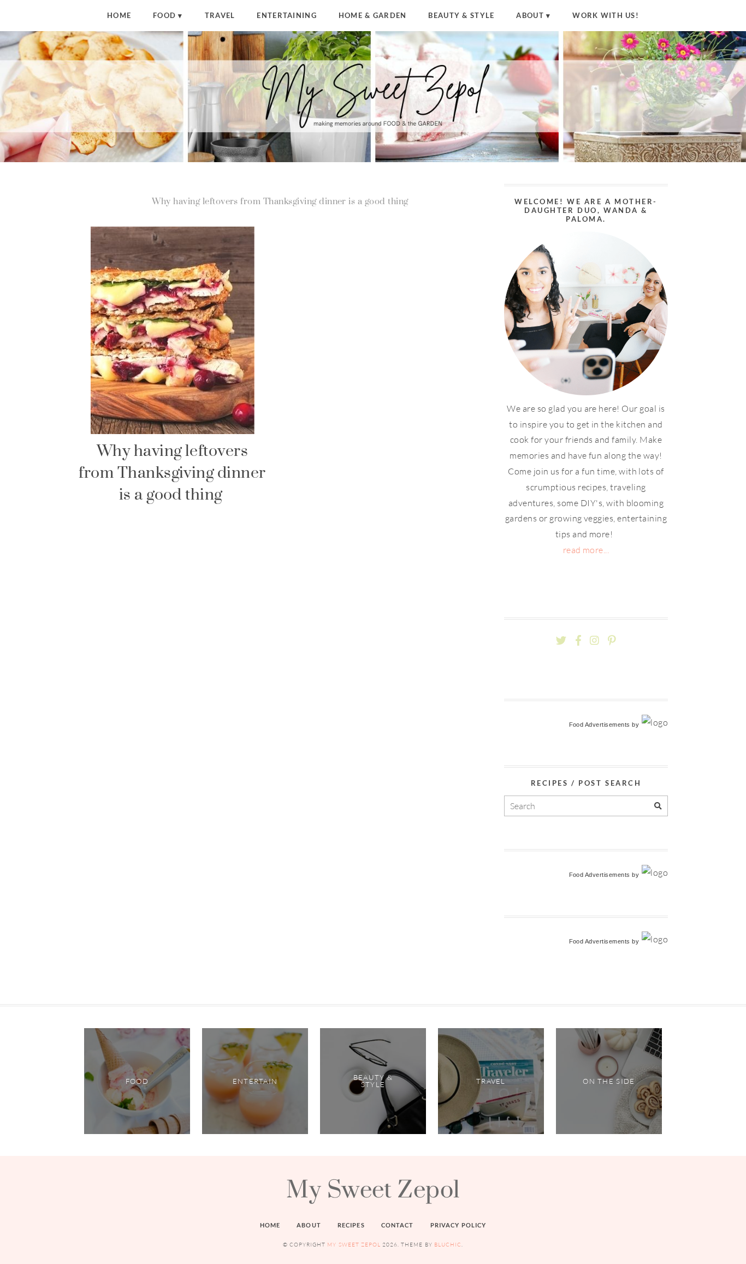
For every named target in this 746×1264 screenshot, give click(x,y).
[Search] (657, 806)
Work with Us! (605, 15)
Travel (220, 15)
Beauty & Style (461, 15)
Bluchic (447, 1244)
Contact (397, 1225)
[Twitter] (561, 640)
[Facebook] (578, 640)
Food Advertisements (599, 724)
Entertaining (286, 15)
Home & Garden (373, 15)
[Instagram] (594, 640)
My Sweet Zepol (373, 1188)
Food (164, 15)
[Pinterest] (611, 640)
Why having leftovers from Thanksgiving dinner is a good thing (172, 472)
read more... (586, 549)
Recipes (351, 1225)
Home (119, 15)
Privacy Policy (458, 1225)
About (529, 15)
